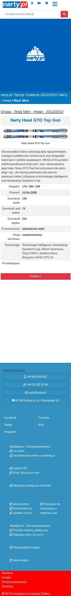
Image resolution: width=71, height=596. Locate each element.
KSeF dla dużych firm (25, 472)
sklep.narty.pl (20, 504)
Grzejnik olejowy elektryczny (30, 530)
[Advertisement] (35, 324)
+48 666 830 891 (36, 376)
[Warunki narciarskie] (32, 4)
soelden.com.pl (22, 512)
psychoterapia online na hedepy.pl (33, 455)
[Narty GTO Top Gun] (35, 133)
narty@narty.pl (37, 392)
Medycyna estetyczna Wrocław (31, 485)
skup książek (20, 560)
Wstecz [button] (36, 276)
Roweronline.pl (22, 508)
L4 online (18, 451)
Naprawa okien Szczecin (28, 534)
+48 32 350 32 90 (37, 384)
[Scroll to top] (66, 591)
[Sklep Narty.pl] (46, 4)
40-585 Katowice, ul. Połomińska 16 (36, 400)
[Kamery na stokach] (39, 4)
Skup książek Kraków (25, 547)
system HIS (19, 468)
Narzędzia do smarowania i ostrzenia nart (50, 508)
